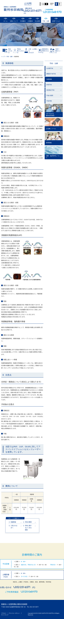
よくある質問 (27, 3)
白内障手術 (49, 68)
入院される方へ (14, 527)
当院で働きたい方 (58, 50)
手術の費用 (28, 522)
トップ (3, 56)
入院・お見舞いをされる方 (33, 50)
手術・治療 (45, 21)
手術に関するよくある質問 (28, 528)
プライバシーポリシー (14, 613)
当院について (14, 21)
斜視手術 (49, 84)
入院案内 (30, 21)
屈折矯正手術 (50, 90)
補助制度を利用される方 (45, 50)
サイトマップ (27, 5)
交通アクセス (56, 21)
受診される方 (10, 50)
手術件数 (49, 101)
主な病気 (37, 21)
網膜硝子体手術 (51, 74)
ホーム (6, 21)
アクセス (3, 613)
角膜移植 (13, 522)
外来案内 (23, 21)
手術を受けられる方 (20, 50)
